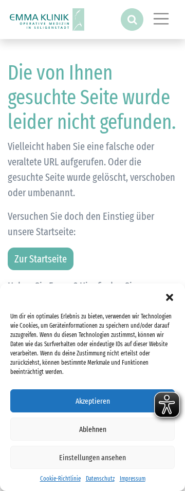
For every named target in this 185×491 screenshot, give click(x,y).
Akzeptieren (93, 401)
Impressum (132, 478)
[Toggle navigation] (161, 19)
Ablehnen (92, 429)
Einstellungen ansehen (92, 457)
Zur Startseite (40, 259)
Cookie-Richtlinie (60, 478)
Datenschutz (100, 478)
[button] (169, 296)
